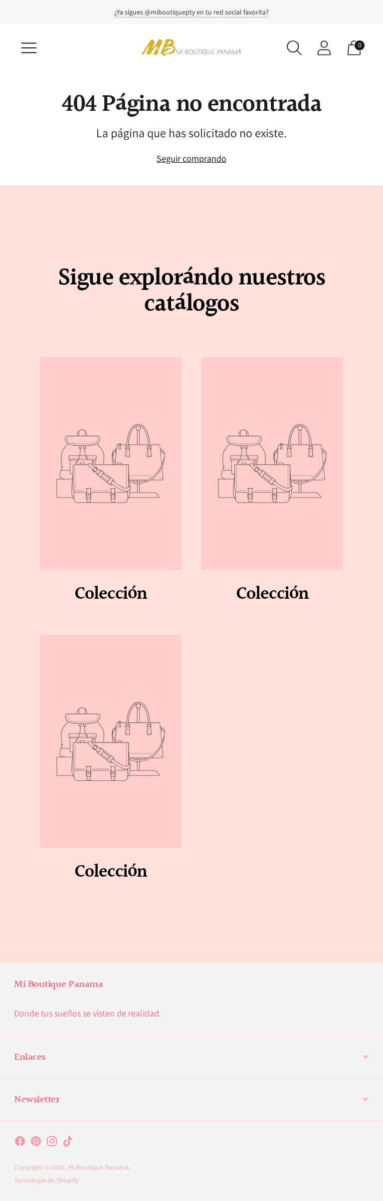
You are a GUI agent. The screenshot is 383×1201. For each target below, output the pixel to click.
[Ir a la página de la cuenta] (324, 48)
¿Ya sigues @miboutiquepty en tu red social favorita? (191, 11)
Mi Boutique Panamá (98, 1167)
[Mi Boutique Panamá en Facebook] (20, 1143)
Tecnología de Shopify (46, 1180)
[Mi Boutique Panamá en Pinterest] (36, 1143)
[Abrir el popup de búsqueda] (294, 48)
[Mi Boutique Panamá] (191, 47)
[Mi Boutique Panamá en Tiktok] (68, 1143)
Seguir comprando (191, 158)
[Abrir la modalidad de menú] (29, 48)
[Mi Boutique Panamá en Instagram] (52, 1143)
